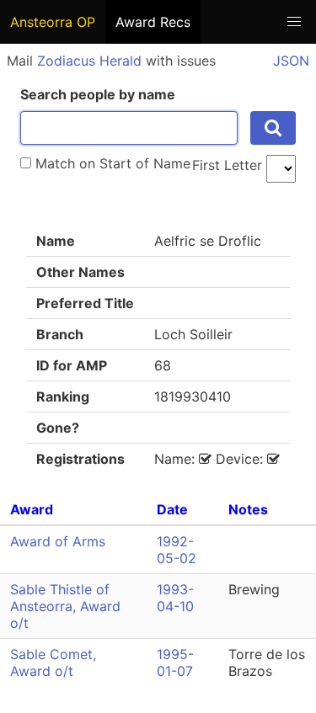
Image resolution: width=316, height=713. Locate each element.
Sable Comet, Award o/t (53, 662)
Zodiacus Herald (89, 60)
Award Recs (152, 21)
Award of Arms (57, 541)
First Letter (227, 165)
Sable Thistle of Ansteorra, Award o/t (65, 606)
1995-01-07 (175, 662)
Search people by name (97, 94)
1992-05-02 (176, 550)
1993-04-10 (175, 598)
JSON (291, 60)
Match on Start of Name (110, 163)
